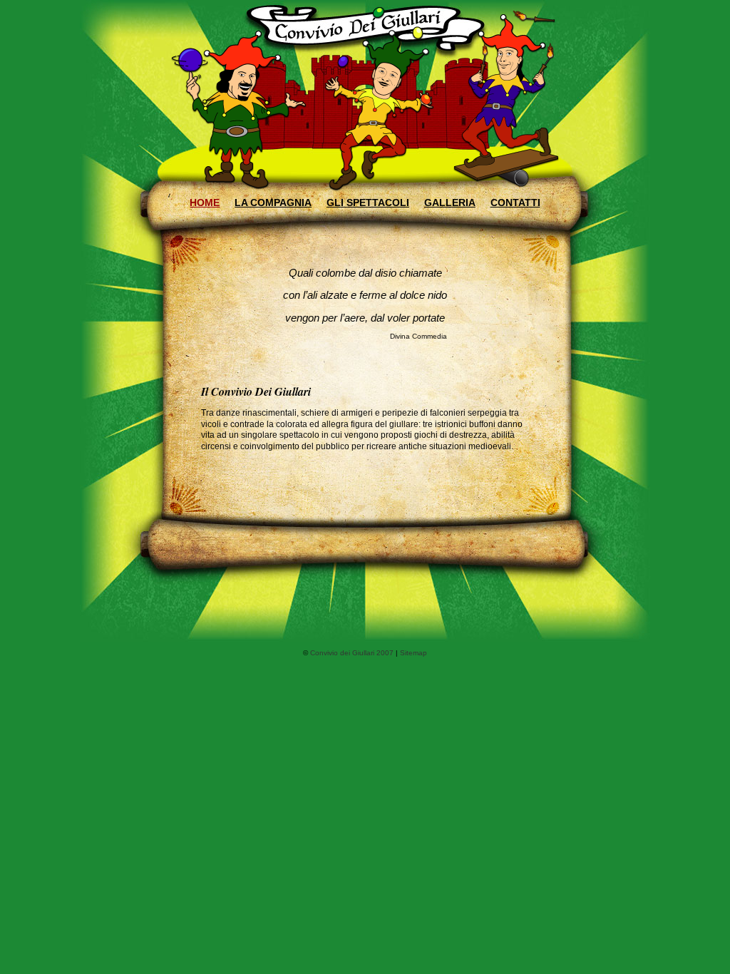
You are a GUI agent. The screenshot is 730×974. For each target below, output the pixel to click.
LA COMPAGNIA (273, 202)
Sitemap (413, 653)
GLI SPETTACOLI (368, 202)
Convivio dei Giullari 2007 (352, 653)
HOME (205, 202)
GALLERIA (449, 202)
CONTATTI (515, 202)
